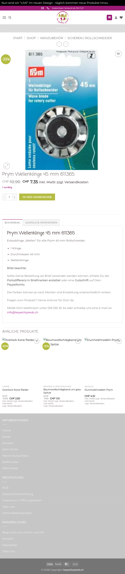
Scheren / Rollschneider (90, 38)
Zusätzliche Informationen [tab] (41, 222)
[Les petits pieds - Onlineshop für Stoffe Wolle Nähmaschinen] (62, 17)
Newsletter (9, 545)
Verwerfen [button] (116, 2)
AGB (5, 487)
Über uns (8, 506)
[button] (4, 17)
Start (17, 38)
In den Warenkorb (37, 197)
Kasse (6, 436)
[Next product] (59, 44)
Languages (61, 28)
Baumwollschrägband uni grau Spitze (62, 391)
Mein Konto (10, 449)
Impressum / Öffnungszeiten (22, 500)
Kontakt (7, 443)
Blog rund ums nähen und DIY (23, 532)
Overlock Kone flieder (15, 389)
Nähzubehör (51, 38)
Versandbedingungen (17, 512)
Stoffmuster (10, 462)
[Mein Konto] (116, 17)
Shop (31, 38)
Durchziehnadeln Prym (99, 389)
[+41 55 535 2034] (48, 8)
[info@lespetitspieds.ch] (43, 8)
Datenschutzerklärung (17, 494)
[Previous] (2, 375)
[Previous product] (65, 44)
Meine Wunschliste (15, 455)
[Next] (122, 375)
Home (6, 430)
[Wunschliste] (121, 17)
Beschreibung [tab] (12, 222)
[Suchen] (10, 17)
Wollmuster (10, 468)
